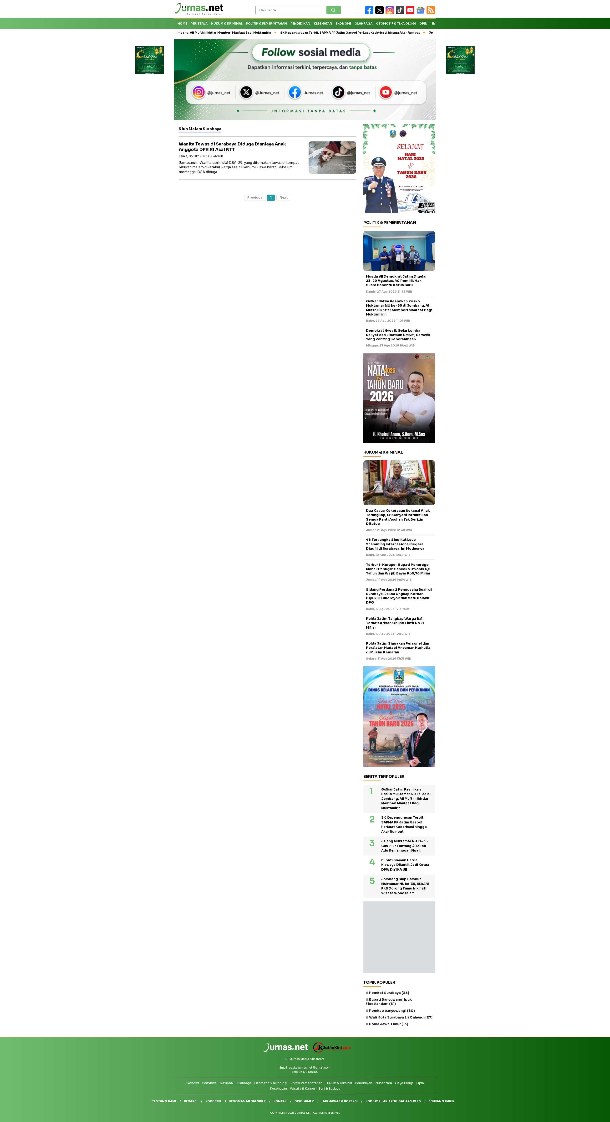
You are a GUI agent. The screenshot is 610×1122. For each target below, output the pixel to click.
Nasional (227, 1083)
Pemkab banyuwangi (392, 1010)
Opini (423, 23)
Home (182, 23)
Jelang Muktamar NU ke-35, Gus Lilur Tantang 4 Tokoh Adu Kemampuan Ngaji (405, 846)
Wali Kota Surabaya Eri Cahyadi (400, 1017)
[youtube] (411, 13)
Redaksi (191, 1101)
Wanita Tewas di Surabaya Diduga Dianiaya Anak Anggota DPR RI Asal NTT (232, 146)
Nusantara (383, 1083)
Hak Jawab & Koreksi (340, 1101)
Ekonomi (343, 23)
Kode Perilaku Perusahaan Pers (393, 1101)
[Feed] (431, 13)
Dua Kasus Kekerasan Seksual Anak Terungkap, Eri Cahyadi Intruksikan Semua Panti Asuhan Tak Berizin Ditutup (398, 517)
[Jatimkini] (330, 1052)
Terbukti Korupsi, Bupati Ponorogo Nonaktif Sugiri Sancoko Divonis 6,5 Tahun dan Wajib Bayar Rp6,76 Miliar (398, 569)
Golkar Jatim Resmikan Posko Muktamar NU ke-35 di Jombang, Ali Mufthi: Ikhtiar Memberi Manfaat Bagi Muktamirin (399, 307)
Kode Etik (213, 1101)
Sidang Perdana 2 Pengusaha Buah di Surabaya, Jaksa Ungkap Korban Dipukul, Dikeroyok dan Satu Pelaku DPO (399, 596)
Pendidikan (300, 23)
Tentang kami (164, 1101)
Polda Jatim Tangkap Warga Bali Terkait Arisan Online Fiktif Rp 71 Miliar (395, 622)
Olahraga (363, 23)
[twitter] (380, 13)
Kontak (280, 1101)
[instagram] (391, 13)
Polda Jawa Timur (388, 1024)
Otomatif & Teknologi (270, 1083)
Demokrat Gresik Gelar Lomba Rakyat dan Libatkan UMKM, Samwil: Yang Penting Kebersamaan (398, 334)
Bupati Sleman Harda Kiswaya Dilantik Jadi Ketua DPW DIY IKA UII (405, 865)
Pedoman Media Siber (247, 1101)
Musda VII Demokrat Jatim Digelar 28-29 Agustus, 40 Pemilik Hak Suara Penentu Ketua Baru (396, 280)
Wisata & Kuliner (302, 1088)
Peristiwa (199, 23)
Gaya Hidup (404, 1083)
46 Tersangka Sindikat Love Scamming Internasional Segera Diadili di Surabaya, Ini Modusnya (395, 544)
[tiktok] (401, 13)
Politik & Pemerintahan (266, 23)
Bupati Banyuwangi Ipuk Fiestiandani (389, 1001)
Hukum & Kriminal (227, 23)
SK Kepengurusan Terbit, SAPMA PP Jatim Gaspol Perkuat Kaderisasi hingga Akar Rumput (310, 32)
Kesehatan (323, 23)
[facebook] (370, 13)
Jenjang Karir (441, 1101)
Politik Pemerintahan (306, 1083)
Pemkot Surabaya (389, 993)
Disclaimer (304, 1101)
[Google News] (421, 13)
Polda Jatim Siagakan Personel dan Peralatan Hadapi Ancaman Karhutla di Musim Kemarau (398, 647)
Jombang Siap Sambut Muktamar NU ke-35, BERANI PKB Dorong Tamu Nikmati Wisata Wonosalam (405, 886)
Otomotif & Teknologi (396, 23)
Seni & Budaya (329, 1088)
